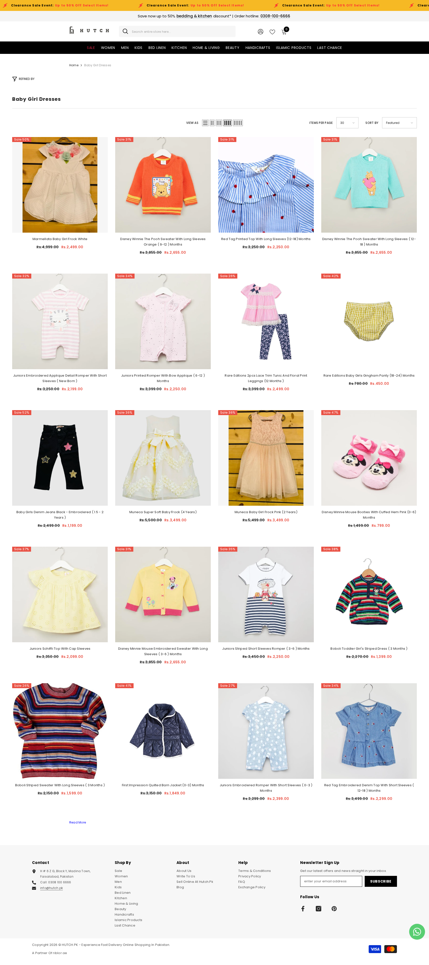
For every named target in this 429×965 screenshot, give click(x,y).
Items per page (321, 123)
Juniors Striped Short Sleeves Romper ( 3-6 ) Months (266, 648)
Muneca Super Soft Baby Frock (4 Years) (163, 512)
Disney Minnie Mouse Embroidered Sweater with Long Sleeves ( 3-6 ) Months (163, 651)
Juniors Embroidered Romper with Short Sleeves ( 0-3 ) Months (266, 788)
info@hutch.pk (51, 888)
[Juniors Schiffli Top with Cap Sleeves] (60, 594)
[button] (205, 123)
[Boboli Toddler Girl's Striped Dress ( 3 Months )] (369, 594)
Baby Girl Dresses (97, 65)
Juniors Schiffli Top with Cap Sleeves (60, 648)
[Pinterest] (334, 909)
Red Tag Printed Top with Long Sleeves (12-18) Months (266, 239)
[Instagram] (318, 909)
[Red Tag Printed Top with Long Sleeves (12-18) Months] (266, 185)
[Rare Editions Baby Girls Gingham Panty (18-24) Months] (369, 321)
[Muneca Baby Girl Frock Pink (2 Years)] (266, 458)
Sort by (371, 123)
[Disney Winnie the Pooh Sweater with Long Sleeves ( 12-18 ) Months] (369, 185)
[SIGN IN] (260, 31)
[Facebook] (303, 909)
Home (73, 65)
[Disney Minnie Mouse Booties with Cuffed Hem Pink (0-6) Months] (369, 458)
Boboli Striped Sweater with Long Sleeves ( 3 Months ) (60, 785)
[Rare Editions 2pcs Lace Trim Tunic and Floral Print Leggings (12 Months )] (266, 321)
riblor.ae (60, 953)
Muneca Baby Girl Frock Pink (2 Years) (266, 512)
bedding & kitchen (194, 16)
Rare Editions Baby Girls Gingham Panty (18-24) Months (369, 375)
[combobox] (182, 31)
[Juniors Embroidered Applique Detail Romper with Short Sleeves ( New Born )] (60, 321)
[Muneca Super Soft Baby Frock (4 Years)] (163, 458)
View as (192, 123)
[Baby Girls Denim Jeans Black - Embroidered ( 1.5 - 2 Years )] (60, 458)
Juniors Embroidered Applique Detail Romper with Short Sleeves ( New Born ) (60, 378)
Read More (77, 822)
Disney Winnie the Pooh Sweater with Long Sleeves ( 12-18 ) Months (369, 242)
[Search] (177, 31)
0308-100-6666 (275, 16)
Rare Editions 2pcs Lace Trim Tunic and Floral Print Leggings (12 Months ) (266, 378)
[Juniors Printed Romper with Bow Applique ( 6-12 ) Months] (163, 321)
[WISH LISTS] (272, 31)
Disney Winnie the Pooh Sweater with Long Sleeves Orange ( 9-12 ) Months (163, 242)
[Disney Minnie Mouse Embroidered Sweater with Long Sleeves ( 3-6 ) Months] (163, 594)
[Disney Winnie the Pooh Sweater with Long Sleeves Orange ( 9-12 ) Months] (163, 185)
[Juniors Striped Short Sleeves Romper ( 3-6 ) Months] (266, 594)
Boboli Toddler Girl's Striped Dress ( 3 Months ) (368, 648)
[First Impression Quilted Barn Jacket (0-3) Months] (163, 731)
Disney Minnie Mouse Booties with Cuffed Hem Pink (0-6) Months (369, 515)
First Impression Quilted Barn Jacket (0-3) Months (163, 785)
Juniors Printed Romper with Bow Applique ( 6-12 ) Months (163, 378)
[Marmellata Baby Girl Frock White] (60, 185)
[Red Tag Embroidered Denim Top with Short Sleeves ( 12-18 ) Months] (369, 731)
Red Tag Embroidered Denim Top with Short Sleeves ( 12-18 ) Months (369, 788)
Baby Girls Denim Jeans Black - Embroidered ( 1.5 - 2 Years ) (60, 515)
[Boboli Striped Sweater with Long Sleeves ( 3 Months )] (60, 731)
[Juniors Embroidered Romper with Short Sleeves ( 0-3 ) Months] (266, 731)
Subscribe (381, 881)
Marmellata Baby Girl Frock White (60, 239)
